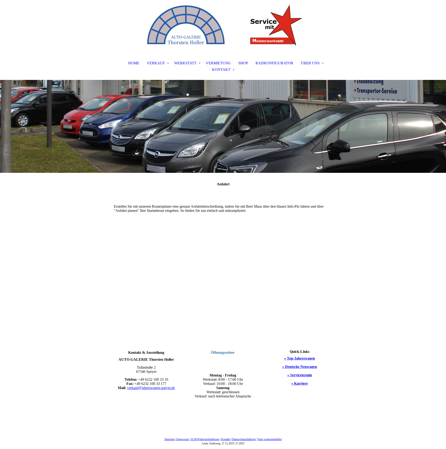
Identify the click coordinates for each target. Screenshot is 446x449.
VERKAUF (156, 63)
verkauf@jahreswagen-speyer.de (151, 388)
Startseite (169, 439)
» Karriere (299, 383)
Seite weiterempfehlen (270, 439)
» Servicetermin (299, 375)
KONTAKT (221, 70)
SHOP (243, 63)
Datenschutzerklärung (244, 439)
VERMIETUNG (218, 63)
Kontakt (226, 439)
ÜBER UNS (310, 63)
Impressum (182, 439)
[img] (223, 23)
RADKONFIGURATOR (274, 63)
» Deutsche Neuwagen (299, 367)
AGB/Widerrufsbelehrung (204, 439)
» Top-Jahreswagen (299, 358)
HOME (133, 63)
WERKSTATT (185, 63)
